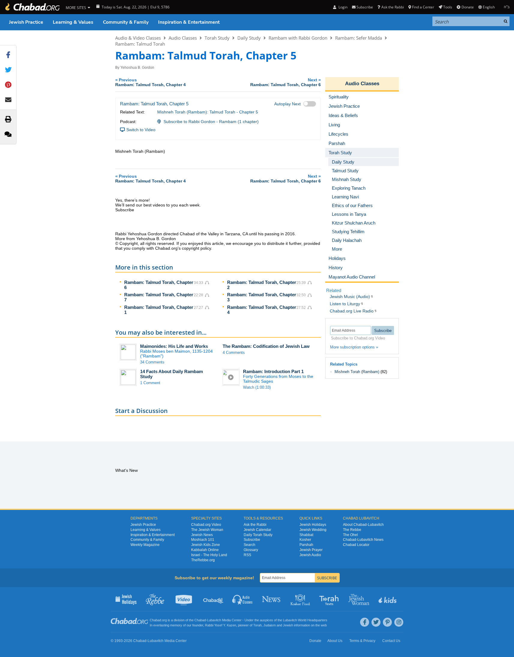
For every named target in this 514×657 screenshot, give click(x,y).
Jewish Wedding (312, 530)
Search (249, 545)
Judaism (269, 625)
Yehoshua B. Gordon (137, 67)
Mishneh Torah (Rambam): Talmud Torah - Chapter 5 (207, 112)
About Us (334, 641)
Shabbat (306, 535)
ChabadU (213, 599)
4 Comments (234, 352)
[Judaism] (32, 7)
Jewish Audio (310, 555)
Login (342, 7)
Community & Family (126, 22)
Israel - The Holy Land (209, 555)
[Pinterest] (387, 622)
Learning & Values (73, 22)
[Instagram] (398, 622)
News (272, 599)
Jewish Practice (26, 22)
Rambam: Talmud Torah (140, 44)
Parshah (306, 545)
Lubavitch (214, 620)
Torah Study (217, 38)
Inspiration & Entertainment (189, 22)
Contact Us (391, 641)
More (337, 249)
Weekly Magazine (145, 545)
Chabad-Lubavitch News (363, 540)
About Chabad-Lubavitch (363, 525)
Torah (257, 625)
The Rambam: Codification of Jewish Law (266, 346)
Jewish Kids (388, 599)
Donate (467, 7)
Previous (150, 82)
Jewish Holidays (312, 525)
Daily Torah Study (258, 535)
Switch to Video (140, 129)
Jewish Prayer (311, 550)
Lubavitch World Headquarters (305, 620)
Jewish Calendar (257, 530)
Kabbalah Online (205, 550)
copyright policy (196, 248)
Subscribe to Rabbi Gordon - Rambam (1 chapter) (211, 121)
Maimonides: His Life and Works (174, 346)
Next (285, 82)
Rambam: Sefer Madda (358, 38)
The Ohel (350, 535)
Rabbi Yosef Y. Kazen (220, 625)
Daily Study (249, 38)
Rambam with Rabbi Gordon (298, 38)
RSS (247, 555)
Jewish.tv (184, 599)
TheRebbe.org (203, 560)
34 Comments (152, 362)
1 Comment (150, 383)
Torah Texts (330, 599)
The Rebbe (352, 530)
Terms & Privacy (362, 641)
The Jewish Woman (207, 530)
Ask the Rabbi (392, 7)
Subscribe (252, 540)
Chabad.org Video (206, 525)
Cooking (301, 599)
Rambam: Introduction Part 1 (273, 371)
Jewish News (202, 535)
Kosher (305, 540)
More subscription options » (354, 347)
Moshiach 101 (202, 540)
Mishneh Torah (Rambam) (357, 371)
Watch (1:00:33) (257, 387)
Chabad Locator (356, 545)
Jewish (288, 625)
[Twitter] (375, 622)
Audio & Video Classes (138, 38)
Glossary (251, 550)
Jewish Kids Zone (205, 545)
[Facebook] (364, 622)
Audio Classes (183, 38)
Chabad (200, 620)
